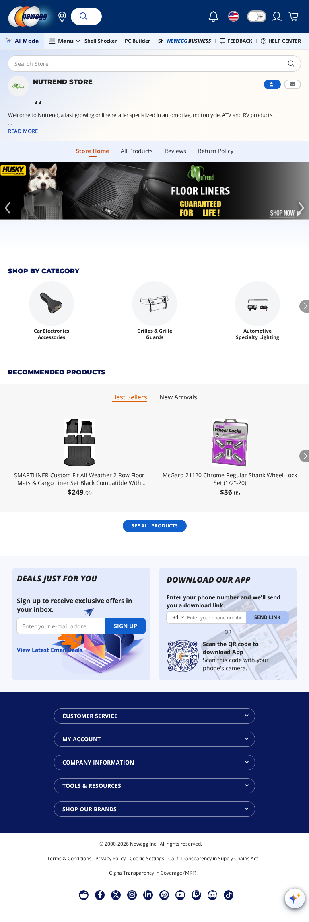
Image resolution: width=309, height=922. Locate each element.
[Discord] (212, 894)
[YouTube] (180, 894)
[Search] (83, 16)
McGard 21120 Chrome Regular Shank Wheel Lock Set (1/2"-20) (230, 479)
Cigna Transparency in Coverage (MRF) (152, 872)
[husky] (154, 191)
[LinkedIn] (148, 894)
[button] (60, 16)
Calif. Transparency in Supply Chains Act (213, 858)
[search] (291, 63)
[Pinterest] (164, 894)
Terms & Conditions (69, 858)
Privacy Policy (110, 858)
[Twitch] (196, 894)
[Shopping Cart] (294, 16)
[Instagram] (132, 894)
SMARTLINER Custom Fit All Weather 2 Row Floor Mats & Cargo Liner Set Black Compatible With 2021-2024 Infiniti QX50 (79, 479)
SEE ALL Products (155, 525)
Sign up (125, 626)
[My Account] (277, 16)
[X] (115, 894)
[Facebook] (100, 894)
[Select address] (60, 16)
